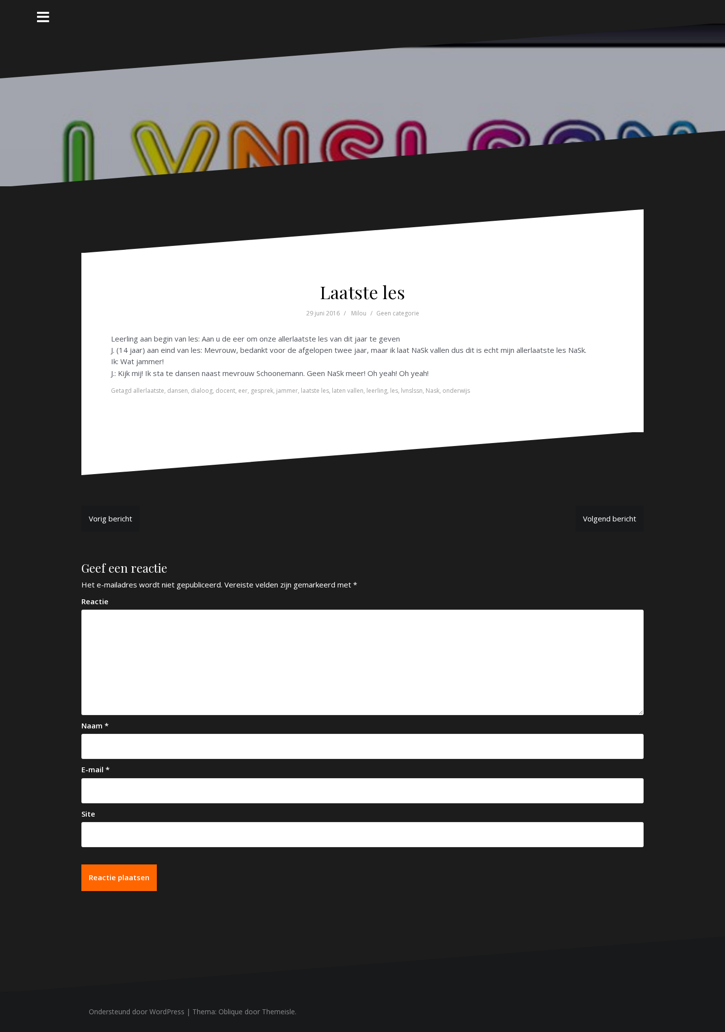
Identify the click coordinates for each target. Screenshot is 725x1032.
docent (225, 390)
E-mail (95, 769)
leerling (376, 390)
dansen (177, 390)
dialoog (202, 390)
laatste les (315, 390)
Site (88, 814)
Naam (95, 725)
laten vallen (347, 390)
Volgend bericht (609, 518)
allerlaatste (148, 390)
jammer (287, 390)
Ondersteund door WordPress (136, 1011)
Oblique (230, 1011)
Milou (358, 313)
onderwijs (456, 390)
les (394, 390)
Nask (432, 390)
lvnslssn (412, 390)
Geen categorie (397, 313)
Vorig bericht (110, 518)
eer (243, 390)
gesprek (262, 390)
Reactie (95, 601)
